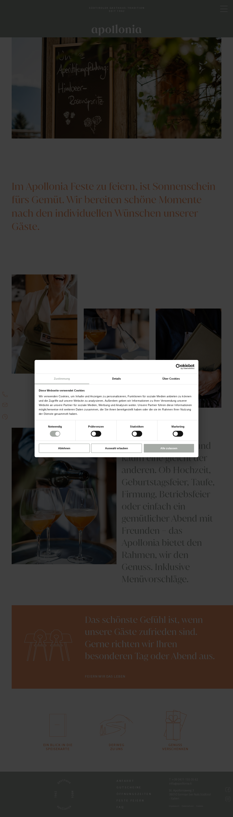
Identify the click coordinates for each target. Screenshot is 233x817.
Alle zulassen (168, 448)
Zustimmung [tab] (62, 378)
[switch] (96, 434)
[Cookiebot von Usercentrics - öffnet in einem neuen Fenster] (178, 366)
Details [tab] (116, 378)
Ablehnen (64, 448)
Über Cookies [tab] (171, 378)
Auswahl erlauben (116, 448)
